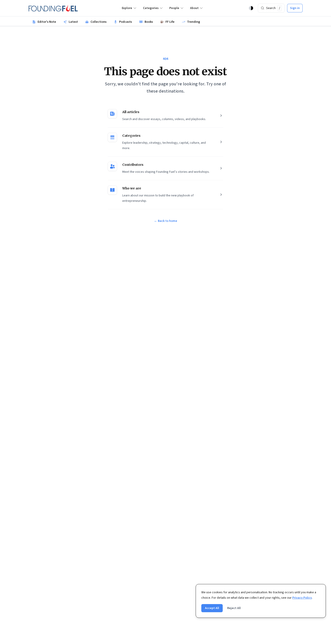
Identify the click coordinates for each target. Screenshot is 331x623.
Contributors (132, 165)
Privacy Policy (302, 598)
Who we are (131, 188)
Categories (151, 8)
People (174, 8)
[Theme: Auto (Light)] (251, 8)
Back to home (165, 221)
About (194, 8)
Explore (127, 8)
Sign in (295, 8)
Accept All (212, 608)
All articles (130, 112)
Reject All (234, 608)
